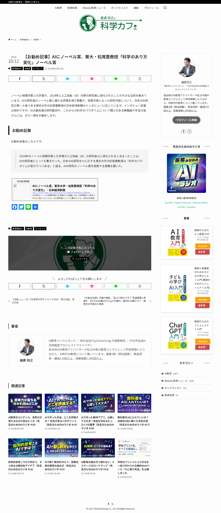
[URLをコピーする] (140, 79)
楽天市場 (201, 252)
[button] (19, 79)
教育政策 (171, 395)
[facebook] (183, 131)
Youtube (191, 207)
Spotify (168, 202)
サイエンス (37, 68)
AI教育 (27, 68)
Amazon (202, 246)
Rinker (206, 237)
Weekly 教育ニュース (179, 380)
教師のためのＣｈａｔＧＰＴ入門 (201, 325)
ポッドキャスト (176, 388)
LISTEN (181, 207)
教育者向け (17, 68)
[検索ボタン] (165, 8)
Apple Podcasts (183, 202)
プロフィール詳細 (186, 120)
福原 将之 (26, 360)
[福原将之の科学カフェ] (110, 23)
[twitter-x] (189, 131)
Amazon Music (200, 202)
